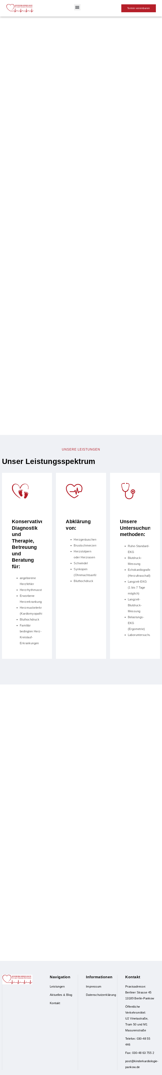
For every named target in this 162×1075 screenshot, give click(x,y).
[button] (77, 7)
